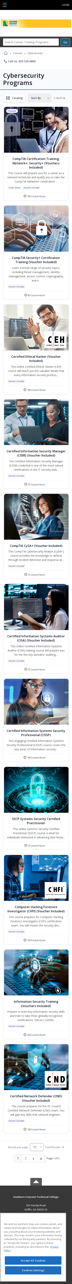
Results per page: (18, 1147)
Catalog (17, 98)
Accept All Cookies (33, 1260)
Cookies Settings (33, 1270)
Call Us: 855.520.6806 (19, 61)
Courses (17, 53)
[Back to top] (36, 1199)
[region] (33, 1247)
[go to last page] (41, 1158)
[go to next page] (33, 1158)
